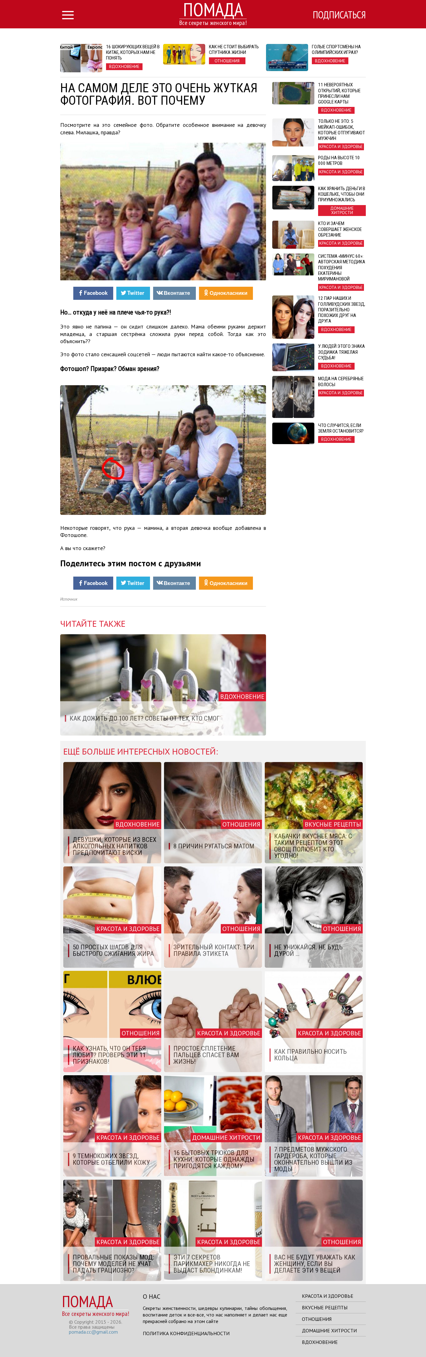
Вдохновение (320, 1342)
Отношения (317, 1318)
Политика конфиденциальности (186, 1333)
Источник (68, 599)
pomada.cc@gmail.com (93, 1332)
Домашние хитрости (329, 1330)
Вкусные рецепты (324, 1307)
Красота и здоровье (327, 1295)
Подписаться (339, 14)
